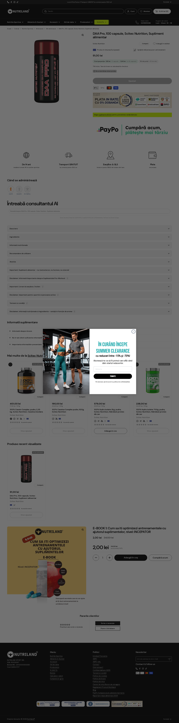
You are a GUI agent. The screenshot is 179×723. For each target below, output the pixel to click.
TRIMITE (113, 376)
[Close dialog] (133, 331)
